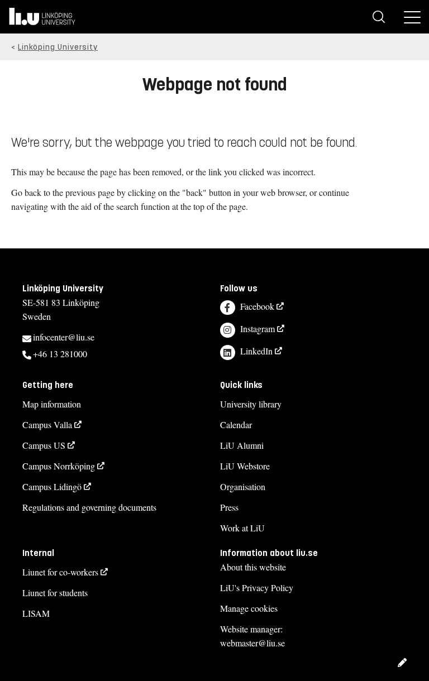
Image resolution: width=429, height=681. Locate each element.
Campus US (43, 445)
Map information (51, 404)
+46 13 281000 (60, 353)
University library (251, 404)
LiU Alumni (242, 445)
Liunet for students (55, 592)
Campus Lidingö (52, 486)
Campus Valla (47, 424)
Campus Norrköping (58, 466)
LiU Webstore (245, 466)
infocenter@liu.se (63, 337)
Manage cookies (249, 608)
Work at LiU (242, 528)
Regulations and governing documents (89, 507)
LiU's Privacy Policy (256, 587)
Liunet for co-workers (60, 572)
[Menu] (412, 16)
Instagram (257, 328)
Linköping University (58, 47)
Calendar (236, 424)
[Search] (378, 16)
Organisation (242, 486)
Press (229, 507)
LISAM (36, 613)
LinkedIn (256, 351)
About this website (253, 567)
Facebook (257, 306)
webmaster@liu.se (252, 643)
